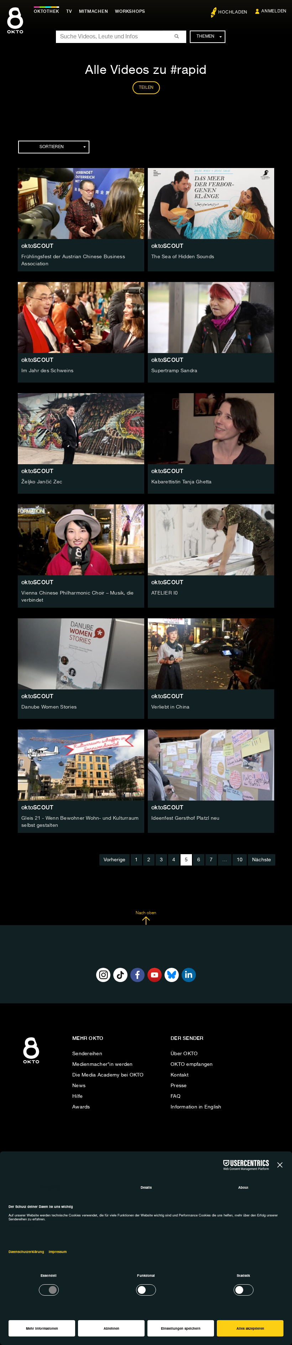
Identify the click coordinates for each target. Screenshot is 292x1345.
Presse (179, 1085)
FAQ (176, 1096)
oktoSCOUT (37, 246)
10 (240, 859)
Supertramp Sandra (174, 370)
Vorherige (114, 859)
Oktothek (46, 11)
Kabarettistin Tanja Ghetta (181, 481)
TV (69, 11)
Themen (206, 36)
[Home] (31, 1063)
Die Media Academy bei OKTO (108, 1075)
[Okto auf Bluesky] (172, 975)
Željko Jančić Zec (41, 481)
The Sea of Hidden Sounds (182, 256)
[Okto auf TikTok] (120, 975)
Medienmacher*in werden (102, 1064)
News (78, 1085)
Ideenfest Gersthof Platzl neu (185, 818)
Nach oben (146, 913)
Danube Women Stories (49, 707)
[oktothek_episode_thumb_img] (81, 203)
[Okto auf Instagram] (103, 975)
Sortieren (52, 147)
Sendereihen (87, 1053)
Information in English (196, 1107)
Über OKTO (184, 1053)
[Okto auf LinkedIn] (189, 975)
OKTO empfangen (192, 1064)
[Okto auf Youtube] (154, 975)
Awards (81, 1107)
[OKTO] (15, 26)
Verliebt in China (170, 707)
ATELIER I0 (164, 593)
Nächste (261, 859)
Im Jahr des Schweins (47, 370)
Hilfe (77, 1096)
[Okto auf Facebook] (137, 975)
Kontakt (179, 1075)
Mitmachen (93, 11)
